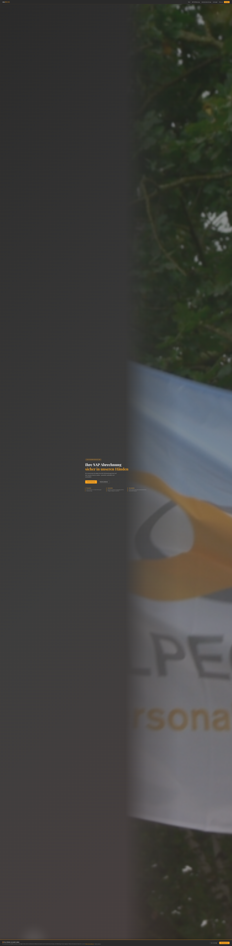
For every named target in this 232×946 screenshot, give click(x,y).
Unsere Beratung (91, 481)
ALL (6, 2)
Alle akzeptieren (224, 942)
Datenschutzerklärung (89, 943)
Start (189, 2)
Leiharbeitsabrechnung (206, 2)
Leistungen (215, 2)
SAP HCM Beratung (196, 2)
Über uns (221, 2)
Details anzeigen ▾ (97, 943)
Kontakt (226, 2)
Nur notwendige (214, 942)
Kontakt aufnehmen (104, 481)
